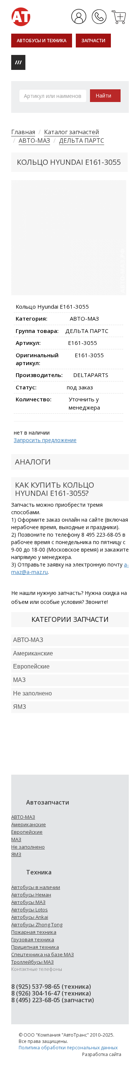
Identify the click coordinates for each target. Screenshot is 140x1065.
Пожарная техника (33, 932)
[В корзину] (119, 16)
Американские (33, 653)
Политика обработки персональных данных (68, 1047)
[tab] (70, 640)
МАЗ (16, 839)
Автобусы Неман (31, 894)
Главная (23, 132)
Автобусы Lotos (29, 909)
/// (18, 62)
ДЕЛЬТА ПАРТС (81, 140)
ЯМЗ (16, 854)
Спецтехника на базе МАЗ (42, 954)
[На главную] (21, 16)
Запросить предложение (45, 440)
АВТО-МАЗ (34, 140)
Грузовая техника (32, 939)
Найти (103, 95)
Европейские (31, 666)
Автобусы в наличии (35, 887)
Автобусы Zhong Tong (36, 924)
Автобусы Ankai (29, 917)
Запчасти (93, 40)
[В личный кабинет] (79, 16)
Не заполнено (32, 693)
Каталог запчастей (71, 132)
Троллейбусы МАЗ (32, 961)
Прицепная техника (35, 947)
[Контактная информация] (99, 16)
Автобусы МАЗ (28, 902)
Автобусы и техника (41, 40)
